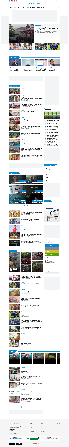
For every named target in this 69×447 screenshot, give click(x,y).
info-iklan (31, 428)
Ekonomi (19, 7)
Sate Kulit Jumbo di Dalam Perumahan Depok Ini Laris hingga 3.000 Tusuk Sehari (31, 235)
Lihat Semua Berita (25, 407)
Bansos (11, 7)
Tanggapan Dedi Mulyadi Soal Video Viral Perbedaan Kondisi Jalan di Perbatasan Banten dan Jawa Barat (31, 98)
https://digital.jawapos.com (51, 439)
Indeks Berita (32, 431)
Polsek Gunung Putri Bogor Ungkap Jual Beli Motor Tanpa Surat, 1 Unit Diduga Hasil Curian (31, 277)
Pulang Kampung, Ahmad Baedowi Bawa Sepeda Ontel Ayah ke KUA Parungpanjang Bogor (53, 136)
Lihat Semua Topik (25, 205)
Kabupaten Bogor (24, 132)
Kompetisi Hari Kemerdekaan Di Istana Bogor (25, 262)
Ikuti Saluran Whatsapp (34, 438)
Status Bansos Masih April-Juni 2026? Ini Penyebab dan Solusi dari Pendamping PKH (53, 124)
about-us (31, 430)
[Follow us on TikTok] (16, 0)
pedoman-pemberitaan (34, 426)
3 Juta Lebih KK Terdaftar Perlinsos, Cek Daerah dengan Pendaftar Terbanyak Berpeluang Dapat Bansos (31, 399)
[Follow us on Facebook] (9, 0)
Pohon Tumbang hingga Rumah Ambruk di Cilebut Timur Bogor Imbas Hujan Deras (30, 134)
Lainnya (42, 7)
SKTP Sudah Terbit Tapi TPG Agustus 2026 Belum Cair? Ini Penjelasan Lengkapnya (52, 142)
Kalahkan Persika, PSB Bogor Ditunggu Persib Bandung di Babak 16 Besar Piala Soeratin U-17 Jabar (53, 52)
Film (21, 154)
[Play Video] (15, 356)
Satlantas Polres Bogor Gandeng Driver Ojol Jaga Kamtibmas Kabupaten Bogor (31, 141)
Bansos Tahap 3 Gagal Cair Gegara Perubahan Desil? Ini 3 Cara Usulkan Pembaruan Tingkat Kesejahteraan (31, 113)
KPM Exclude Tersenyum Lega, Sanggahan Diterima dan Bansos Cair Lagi (30, 306)
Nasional (38, 7)
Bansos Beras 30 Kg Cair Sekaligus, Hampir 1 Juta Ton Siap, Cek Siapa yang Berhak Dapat (31, 384)
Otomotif (42, 431)
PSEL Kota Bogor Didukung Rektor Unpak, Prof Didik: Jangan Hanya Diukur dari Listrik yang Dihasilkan (14, 70)
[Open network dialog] (56, 1)
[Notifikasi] (58, 1)
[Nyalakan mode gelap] (60, 1)
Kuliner (22, 232)
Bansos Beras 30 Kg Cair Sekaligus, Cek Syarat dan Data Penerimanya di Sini (31, 284)
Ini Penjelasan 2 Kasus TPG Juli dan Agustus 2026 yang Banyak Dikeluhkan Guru (31, 213)
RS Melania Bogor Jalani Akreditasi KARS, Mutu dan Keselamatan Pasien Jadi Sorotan (53, 121)
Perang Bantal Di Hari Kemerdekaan (25, 270)
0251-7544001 (11, 430)
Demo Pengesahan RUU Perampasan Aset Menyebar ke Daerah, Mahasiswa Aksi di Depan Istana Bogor (31, 370)
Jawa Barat (34, 7)
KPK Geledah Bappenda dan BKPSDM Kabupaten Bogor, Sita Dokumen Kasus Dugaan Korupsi (46, 28)
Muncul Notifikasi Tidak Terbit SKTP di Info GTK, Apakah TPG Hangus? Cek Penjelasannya (41, 69)
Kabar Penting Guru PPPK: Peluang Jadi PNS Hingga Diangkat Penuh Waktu (30, 377)
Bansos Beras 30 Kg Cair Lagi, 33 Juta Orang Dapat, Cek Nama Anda (28, 51)
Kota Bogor (23, 88)
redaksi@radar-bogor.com (13, 433)
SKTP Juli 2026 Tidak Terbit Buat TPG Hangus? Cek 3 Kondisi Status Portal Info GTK (53, 133)
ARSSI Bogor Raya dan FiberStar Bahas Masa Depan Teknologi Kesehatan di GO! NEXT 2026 (31, 90)
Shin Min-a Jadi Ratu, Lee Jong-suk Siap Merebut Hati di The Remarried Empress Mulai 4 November (31, 156)
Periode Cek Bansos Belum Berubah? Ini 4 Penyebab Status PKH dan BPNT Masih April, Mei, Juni (53, 139)
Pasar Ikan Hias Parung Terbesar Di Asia (14, 269)
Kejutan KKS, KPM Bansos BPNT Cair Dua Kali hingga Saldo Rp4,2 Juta (30, 299)
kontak (31, 427)
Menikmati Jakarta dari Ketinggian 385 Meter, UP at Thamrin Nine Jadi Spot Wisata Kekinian (31, 149)
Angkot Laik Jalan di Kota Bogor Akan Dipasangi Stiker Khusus (14, 51)
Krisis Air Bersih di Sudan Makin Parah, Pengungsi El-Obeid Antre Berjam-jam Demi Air (31, 105)
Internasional (28, 7)
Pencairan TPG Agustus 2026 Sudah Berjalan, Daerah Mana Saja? (31, 291)
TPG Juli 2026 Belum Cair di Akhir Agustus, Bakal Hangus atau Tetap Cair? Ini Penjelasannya (31, 335)
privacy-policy (32, 424)
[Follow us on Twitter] (11, 0)
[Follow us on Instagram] (13, 0)
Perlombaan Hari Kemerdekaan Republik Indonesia (36, 259)
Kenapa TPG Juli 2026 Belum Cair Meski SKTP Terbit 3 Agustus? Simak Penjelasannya (52, 117)
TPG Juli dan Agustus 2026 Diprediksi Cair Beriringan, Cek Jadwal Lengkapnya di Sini (52, 130)
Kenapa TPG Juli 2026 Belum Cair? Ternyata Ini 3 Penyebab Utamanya (53, 145)
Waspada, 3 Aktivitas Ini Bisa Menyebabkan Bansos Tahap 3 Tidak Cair (30, 127)
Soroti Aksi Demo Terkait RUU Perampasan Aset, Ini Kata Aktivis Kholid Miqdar (31, 220)
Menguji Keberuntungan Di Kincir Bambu (36, 270)
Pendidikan (23, 210)
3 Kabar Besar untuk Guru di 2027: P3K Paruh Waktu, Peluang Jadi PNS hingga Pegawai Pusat (31, 321)
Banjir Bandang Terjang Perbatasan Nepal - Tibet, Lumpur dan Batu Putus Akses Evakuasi (31, 242)
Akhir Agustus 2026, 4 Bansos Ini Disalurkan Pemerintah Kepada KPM (30, 119)
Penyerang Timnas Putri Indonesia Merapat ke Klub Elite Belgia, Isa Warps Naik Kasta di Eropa (31, 227)
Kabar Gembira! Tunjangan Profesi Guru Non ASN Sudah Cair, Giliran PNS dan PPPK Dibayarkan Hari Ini (32, 392)
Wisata (22, 146)
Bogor (15, 7)
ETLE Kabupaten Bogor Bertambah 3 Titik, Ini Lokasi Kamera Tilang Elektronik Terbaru (53, 127)
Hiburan (22, 7)
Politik (41, 427)
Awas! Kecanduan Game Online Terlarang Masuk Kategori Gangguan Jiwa (53, 69)
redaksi (31, 423)
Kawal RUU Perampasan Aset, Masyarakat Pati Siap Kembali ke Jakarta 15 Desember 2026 (31, 328)
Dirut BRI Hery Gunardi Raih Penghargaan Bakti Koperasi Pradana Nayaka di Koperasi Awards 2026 (28, 70)
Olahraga (22, 225)
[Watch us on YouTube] (14, 0)
